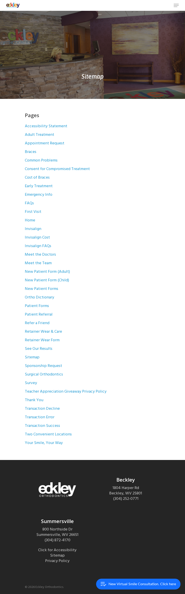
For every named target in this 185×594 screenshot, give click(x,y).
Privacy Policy (57, 561)
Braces (30, 152)
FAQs (29, 203)
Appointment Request (44, 143)
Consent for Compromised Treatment (57, 169)
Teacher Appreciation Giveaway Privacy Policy (65, 391)
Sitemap (32, 357)
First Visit (33, 211)
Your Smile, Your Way (44, 443)
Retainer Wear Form (42, 340)
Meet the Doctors (40, 254)
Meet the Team (38, 263)
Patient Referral (39, 314)
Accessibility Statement (46, 126)
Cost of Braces (37, 177)
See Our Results (38, 348)
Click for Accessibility (57, 550)
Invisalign (33, 229)
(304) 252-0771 (126, 498)
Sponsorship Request (43, 366)
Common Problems (41, 160)
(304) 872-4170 (57, 540)
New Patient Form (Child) (47, 280)
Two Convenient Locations (48, 434)
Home (30, 220)
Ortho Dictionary (39, 297)
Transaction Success (42, 425)
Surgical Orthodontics (44, 374)
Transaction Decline (42, 408)
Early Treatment (39, 186)
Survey (31, 383)
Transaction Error (39, 417)
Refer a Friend (37, 323)
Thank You (34, 400)
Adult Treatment (39, 134)
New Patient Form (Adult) (47, 271)
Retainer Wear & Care (43, 331)
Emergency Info (38, 194)
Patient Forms (37, 306)
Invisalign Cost (37, 237)
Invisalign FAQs (38, 246)
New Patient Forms (41, 288)
